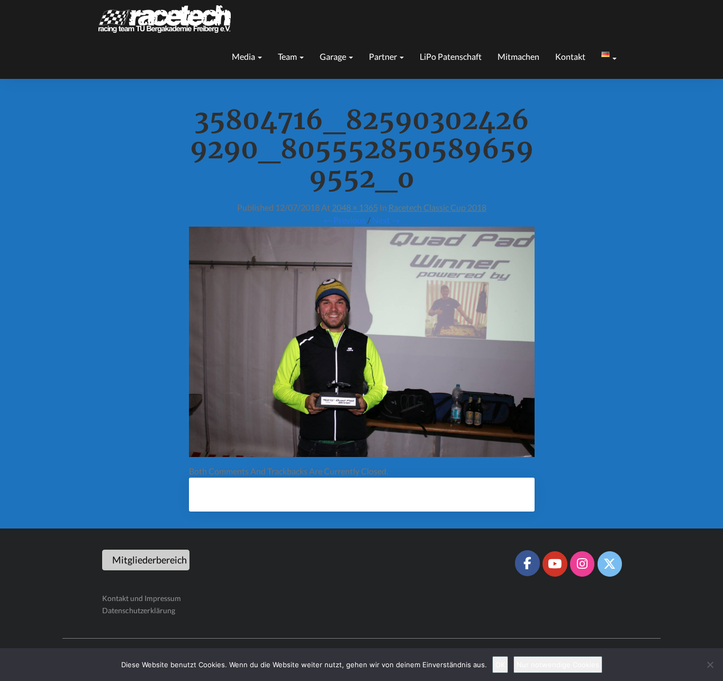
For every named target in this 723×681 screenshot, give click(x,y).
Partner (384, 56)
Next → (386, 220)
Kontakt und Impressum (141, 598)
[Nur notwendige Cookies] (709, 664)
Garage (334, 56)
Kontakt (570, 56)
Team (288, 56)
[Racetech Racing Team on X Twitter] (610, 564)
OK (500, 664)
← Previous (344, 220)
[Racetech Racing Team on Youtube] (555, 564)
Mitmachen (518, 56)
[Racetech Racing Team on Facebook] (527, 563)
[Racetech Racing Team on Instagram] (582, 564)
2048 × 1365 (355, 207)
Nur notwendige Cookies (558, 664)
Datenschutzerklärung (138, 610)
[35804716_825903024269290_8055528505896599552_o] (362, 345)
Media (244, 56)
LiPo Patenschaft (451, 56)
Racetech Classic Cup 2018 (437, 207)
